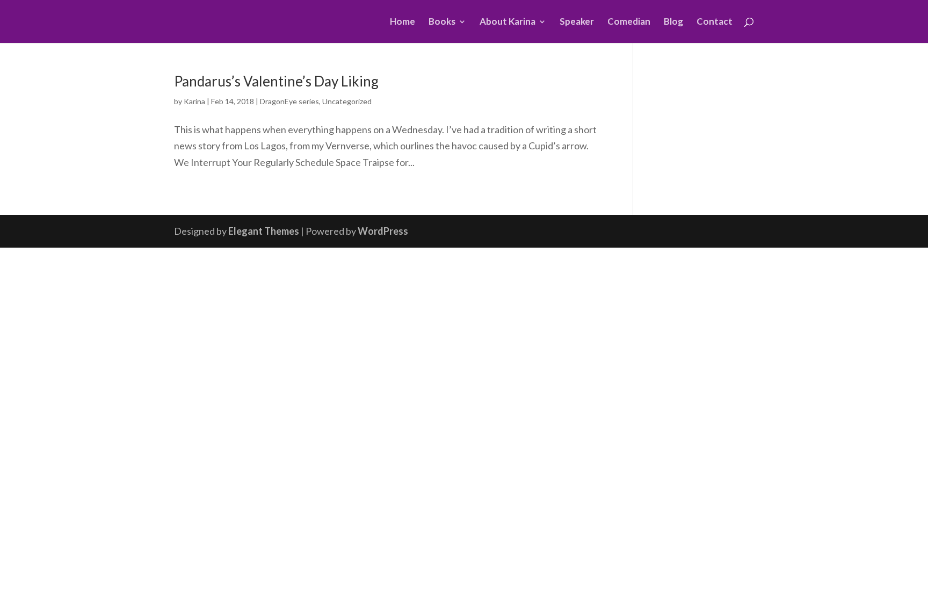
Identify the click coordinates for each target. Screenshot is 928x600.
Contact (715, 22)
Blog (673, 22)
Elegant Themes (263, 231)
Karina (194, 101)
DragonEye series (289, 101)
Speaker (577, 22)
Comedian (628, 22)
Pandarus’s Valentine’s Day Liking (276, 81)
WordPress (383, 231)
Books (442, 22)
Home (402, 22)
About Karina (507, 22)
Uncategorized (347, 101)
